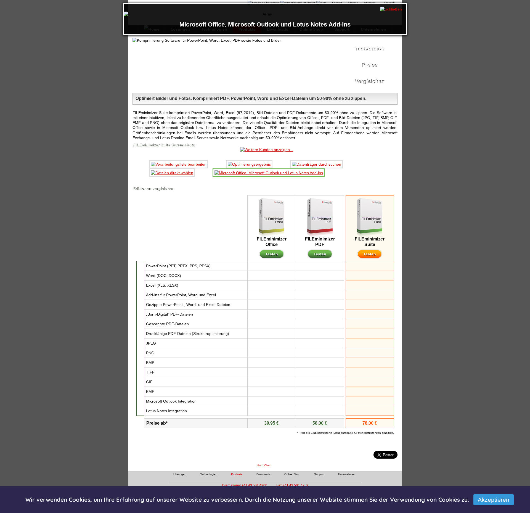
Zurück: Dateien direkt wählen (129, 33)
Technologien (208, 474)
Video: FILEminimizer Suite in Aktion (287, 64)
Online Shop (292, 474)
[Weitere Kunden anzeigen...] (266, 149)
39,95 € (271, 423)
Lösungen (179, 474)
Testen (271, 254)
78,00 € (369, 423)
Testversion (370, 49)
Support (319, 474)
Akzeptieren (493, 499)
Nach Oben (264, 465)
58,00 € (319, 423)
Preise (370, 65)
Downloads (263, 474)
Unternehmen (347, 474)
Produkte (237, 474)
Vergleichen (370, 81)
